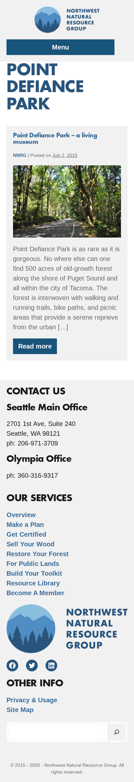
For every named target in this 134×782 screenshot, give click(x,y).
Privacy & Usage (32, 700)
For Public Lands (33, 563)
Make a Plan (25, 524)
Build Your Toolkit (34, 573)
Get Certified (26, 534)
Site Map (20, 709)
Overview (21, 514)
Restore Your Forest (38, 553)
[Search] (116, 732)
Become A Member (35, 593)
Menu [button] (60, 47)
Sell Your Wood (30, 544)
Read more (37, 348)
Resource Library (33, 583)
